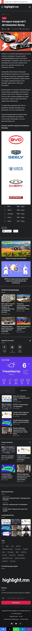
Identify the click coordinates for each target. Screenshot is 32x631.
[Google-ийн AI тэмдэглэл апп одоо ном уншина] (7, 415)
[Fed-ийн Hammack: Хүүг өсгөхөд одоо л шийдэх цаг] (26, 533)
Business (18, 546)
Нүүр (4, 14)
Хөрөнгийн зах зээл (7, 558)
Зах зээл (4, 555)
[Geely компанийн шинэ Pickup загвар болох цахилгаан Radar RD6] (8, 321)
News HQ (5, 29)
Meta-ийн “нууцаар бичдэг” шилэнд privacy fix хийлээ (21, 398)
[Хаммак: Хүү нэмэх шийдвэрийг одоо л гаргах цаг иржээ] (26, 527)
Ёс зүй (20, 616)
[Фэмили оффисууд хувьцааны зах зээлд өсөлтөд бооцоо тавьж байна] (7, 430)
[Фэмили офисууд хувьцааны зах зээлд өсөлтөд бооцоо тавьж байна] (16, 533)
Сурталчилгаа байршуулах (11, 619)
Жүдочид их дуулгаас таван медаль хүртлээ (23, 328)
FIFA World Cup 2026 (7, 549)
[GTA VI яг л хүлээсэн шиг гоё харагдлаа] (7, 407)
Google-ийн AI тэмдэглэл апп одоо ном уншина (18, 1)
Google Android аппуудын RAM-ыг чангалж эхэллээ (7, 476)
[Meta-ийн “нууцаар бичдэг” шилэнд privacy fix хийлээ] (7, 398)
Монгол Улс (12, 555)
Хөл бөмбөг (21, 555)
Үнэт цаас (12, 561)
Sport (3, 552)
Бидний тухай (14, 616)
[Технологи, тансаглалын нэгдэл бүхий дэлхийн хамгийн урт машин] (24, 298)
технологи (5, 561)
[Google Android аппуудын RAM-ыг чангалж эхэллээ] (7, 422)
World (17, 552)
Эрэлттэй (23, 390)
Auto (12, 546)
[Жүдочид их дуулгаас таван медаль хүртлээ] (24, 321)
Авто (8, 14)
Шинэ (7, 390)
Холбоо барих (24, 619)
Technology (10, 552)
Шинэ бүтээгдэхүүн (20, 558)
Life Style (25, 549)
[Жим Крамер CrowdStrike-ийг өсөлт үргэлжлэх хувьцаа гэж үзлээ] (6, 533)
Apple (7, 546)
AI (2, 546)
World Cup (23, 552)
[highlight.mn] (11, 7)
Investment (18, 549)
